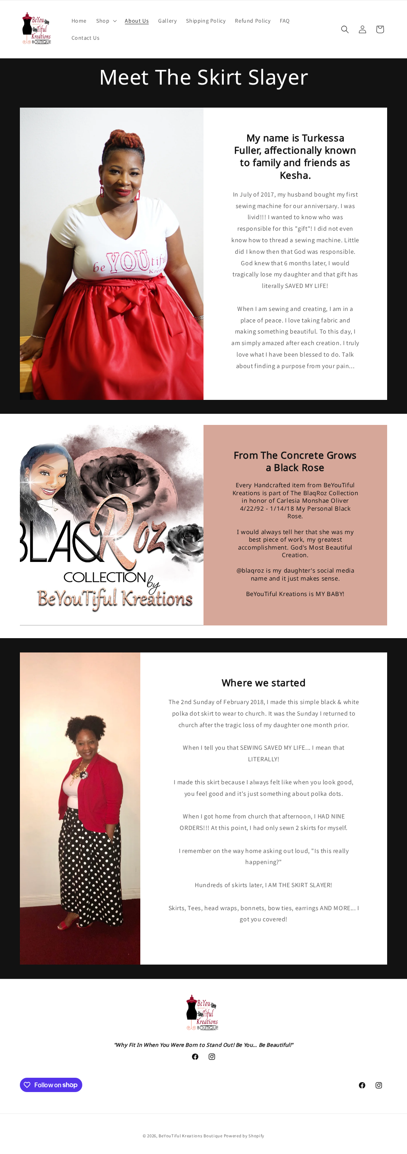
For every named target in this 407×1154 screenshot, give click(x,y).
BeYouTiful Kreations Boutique (190, 1136)
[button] (105, 20)
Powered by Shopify (244, 1136)
